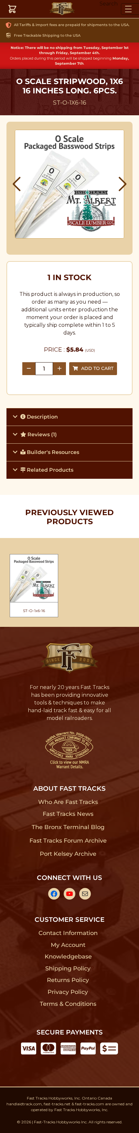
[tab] (69, 417)
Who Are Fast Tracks (68, 802)
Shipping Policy (68, 968)
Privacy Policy (68, 992)
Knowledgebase (68, 956)
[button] (16, 184)
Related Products (49, 470)
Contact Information (67, 933)
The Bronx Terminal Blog (68, 827)
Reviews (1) (41, 434)
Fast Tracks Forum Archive (67, 840)
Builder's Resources (52, 452)
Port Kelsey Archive (68, 853)
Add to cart (97, 368)
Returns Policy (68, 980)
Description (42, 417)
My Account (68, 945)
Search (109, 4)
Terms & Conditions (68, 1003)
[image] (69, 184)
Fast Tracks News (68, 813)
